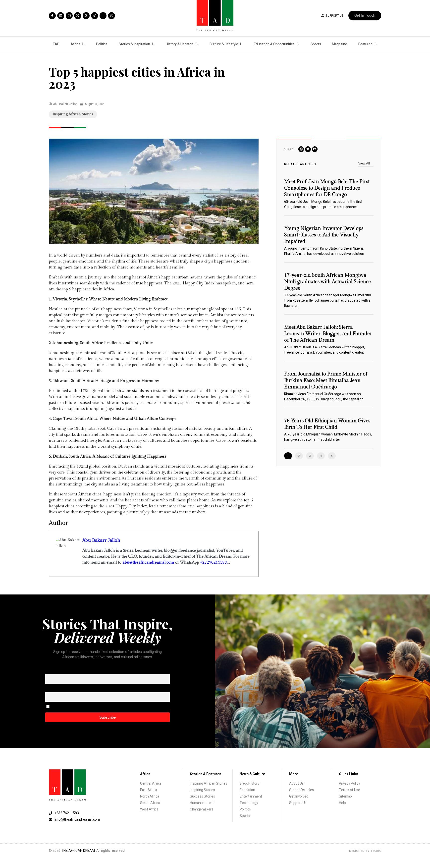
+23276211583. (214, 562)
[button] (301, 149)
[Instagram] (69, 15)
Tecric (376, 851)
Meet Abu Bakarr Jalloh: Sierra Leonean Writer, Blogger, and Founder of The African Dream (328, 333)
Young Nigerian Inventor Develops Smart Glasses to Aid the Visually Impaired (323, 234)
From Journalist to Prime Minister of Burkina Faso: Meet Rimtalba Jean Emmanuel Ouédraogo (326, 380)
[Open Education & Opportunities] (297, 44)
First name (53, 670)
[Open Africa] (83, 44)
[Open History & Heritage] (196, 44)
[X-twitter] (77, 15)
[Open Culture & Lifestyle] (241, 44)
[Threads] (86, 15)
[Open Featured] (375, 44)
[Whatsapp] (111, 15)
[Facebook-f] (52, 15)
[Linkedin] (60, 15)
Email (49, 688)
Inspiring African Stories (73, 114)
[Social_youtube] (103, 15)
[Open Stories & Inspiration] (153, 44)
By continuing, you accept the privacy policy (83, 707)
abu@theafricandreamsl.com (148, 562)
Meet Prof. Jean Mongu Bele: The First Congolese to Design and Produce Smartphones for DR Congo (327, 188)
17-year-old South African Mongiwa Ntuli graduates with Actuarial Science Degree (327, 281)
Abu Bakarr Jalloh (101, 540)
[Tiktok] (94, 15)
